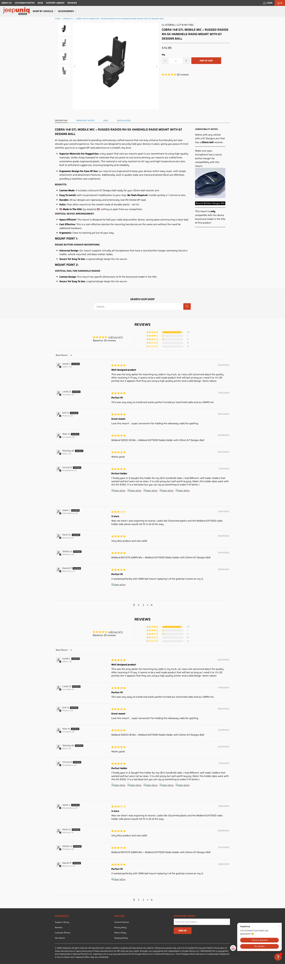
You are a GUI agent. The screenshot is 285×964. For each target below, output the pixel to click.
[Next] (156, 66)
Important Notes (85, 120)
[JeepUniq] (16, 11)
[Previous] (74, 66)
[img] (118, 365)
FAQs (105, 120)
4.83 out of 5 (115, 337)
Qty (163, 54)
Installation (123, 120)
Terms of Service (121, 922)
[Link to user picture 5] (182, 496)
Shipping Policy (121, 938)
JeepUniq (66, 947)
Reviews (72, 2)
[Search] (187, 306)
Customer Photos (25, 2)
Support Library (55, 2)
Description (61, 120)
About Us (6, 2)
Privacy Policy (120, 927)
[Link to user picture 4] (166, 496)
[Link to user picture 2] (134, 496)
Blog (40, 2)
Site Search (60, 938)
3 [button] (143, 605)
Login (269, 2)
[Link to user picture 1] (118, 496)
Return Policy (120, 932)
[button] (44, 11)
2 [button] (138, 605)
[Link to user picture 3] (150, 496)
